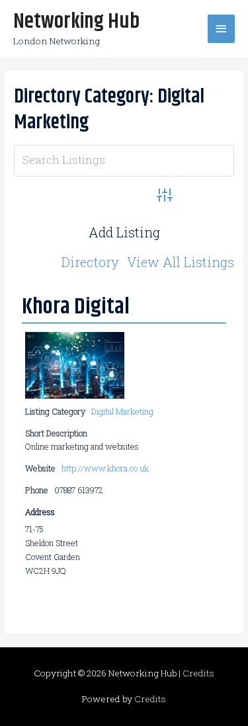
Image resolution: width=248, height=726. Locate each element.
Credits (198, 673)
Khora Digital (76, 307)
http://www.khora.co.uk (105, 468)
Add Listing (124, 232)
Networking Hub (76, 21)
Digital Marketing (122, 411)
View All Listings (180, 261)
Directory (90, 261)
